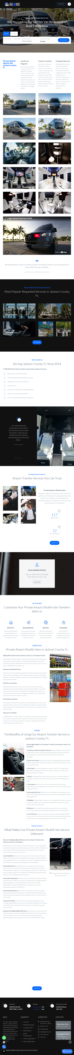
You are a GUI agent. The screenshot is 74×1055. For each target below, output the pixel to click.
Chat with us (68, 1051)
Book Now (37, 342)
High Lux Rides (15, 1050)
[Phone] (4, 1047)
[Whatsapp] (4, 1038)
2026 (10, 1050)
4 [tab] (21, 458)
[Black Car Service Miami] (12, 4)
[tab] (6, 34)
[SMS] (4, 1042)
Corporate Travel (28, 1028)
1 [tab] (15, 458)
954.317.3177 (61, 4)
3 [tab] (19, 458)
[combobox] (47, 42)
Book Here (37, 582)
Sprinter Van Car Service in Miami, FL (29, 1050)
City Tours (26, 1022)
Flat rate (14, 33)
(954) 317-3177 (37, 1007)
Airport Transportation (27, 1034)
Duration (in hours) (44, 38)
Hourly (6, 33)
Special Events (27, 1030)
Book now (64, 40)
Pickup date (7, 38)
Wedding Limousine (28, 1025)
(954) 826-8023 (37, 1009)
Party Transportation (29, 1041)
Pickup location (26, 38)
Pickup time (16, 38)
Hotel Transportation (29, 1038)
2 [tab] (17, 458)
